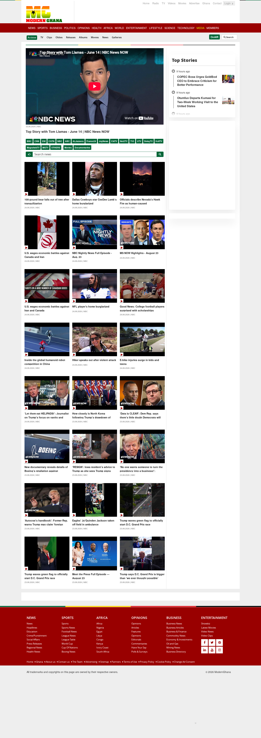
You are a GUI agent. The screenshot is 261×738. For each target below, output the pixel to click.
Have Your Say (138, 647)
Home (146, 3)
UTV (139, 141)
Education (32, 631)
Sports (65, 623)
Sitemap (104, 661)
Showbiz (205, 623)
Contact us (64, 661)
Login (227, 3)
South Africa (102, 651)
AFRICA (108, 28)
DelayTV (148, 141)
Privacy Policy (146, 661)
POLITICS (69, 28)
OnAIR (214, 37)
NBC (59, 141)
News (105, 37)
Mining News (173, 647)
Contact (217, 3)
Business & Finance (176, 631)
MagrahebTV (33, 147)
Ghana (206, 3)
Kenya (99, 643)
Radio (155, 3)
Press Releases (34, 643)
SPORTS (42, 28)
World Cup (67, 643)
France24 (91, 141)
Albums (83, 37)
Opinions (136, 623)
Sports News (68, 627)
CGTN (51, 141)
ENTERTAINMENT (136, 28)
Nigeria (100, 627)
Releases (70, 37)
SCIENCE (169, 28)
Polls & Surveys (139, 651)
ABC (67, 141)
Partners (116, 661)
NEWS (31, 28)
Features (136, 631)
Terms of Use (130, 661)
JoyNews (103, 141)
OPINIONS (84, 28)
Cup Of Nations (70, 647)
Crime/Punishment (37, 635)
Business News (174, 623)
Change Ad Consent (184, 661)
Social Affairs (33, 639)
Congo (99, 639)
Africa (99, 623)
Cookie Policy (164, 661)
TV (163, 3)
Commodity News (175, 635)
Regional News (34, 647)
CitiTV (114, 141)
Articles (135, 627)
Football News (69, 631)
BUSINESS (56, 28)
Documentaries (82, 147)
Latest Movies (208, 627)
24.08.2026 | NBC (32, 208)
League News (69, 635)
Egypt (99, 631)
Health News (33, 651)
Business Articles (175, 627)
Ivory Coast (102, 647)
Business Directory (176, 651)
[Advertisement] (129, 729)
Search (229, 37)
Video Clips (207, 635)
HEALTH (96, 28)
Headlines (32, 627)
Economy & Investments (179, 639)
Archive (32, 37)
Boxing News (68, 651)
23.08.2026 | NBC (80, 422)
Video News (207, 631)
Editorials (136, 639)
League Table (68, 639)
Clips (49, 37)
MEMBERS (212, 28)
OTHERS (55, 147)
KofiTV (159, 141)
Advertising (91, 661)
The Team (77, 661)
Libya (99, 635)
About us (50, 661)
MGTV (45, 147)
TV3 (132, 141)
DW (44, 141)
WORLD (119, 28)
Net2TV (123, 141)
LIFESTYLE (155, 28)
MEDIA (200, 28)
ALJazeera (78, 141)
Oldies (59, 37)
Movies (182, 3)
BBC (29, 141)
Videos (171, 3)
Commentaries (139, 643)
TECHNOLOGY (185, 28)
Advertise (194, 3)
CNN (36, 141)
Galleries (117, 37)
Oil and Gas (172, 643)
